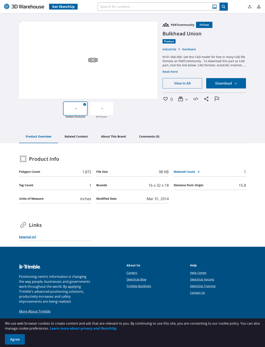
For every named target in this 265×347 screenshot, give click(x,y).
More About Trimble (35, 311)
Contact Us (197, 293)
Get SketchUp (63, 6)
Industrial (169, 49)
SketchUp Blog (136, 279)
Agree (15, 339)
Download (224, 83)
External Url (27, 237)
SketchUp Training (203, 286)
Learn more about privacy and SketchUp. (83, 328)
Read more (170, 72)
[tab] (38, 136)
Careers (131, 273)
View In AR (182, 83)
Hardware (189, 49)
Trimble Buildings (138, 286)
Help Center (198, 273)
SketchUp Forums (202, 279)
